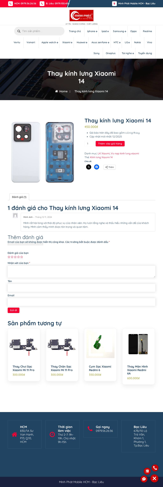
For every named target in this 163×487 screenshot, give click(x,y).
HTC (116, 42)
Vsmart (31, 42)
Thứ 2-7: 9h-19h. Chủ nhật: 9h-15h (67, 438)
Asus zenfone (99, 42)
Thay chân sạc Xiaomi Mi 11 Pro (62, 368)
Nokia (137, 42)
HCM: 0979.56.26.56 (25, 3)
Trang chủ (75, 31)
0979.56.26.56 (104, 431)
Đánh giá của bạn (18, 253)
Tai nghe (127, 53)
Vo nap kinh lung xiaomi (125, 153)
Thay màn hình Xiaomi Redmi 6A (137, 370)
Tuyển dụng (145, 53)
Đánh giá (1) (19, 197)
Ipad (104, 31)
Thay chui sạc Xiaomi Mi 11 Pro (23, 368)
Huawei (81, 42)
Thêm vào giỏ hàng (110, 143)
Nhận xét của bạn (19, 263)
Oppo (133, 31)
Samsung (118, 31)
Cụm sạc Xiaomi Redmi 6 (100, 368)
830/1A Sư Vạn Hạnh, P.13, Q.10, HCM (27, 436)
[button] (154, 478)
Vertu (17, 42)
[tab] (19, 197)
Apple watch (49, 42)
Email (11, 295)
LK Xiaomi (104, 153)
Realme (147, 31)
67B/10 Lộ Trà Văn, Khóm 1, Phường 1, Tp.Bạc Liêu (141, 438)
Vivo (149, 42)
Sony (96, 53)
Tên (10, 281)
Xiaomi (66, 42)
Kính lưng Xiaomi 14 (101, 157)
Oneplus (110, 53)
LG (126, 42)
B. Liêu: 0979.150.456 (57, 3)
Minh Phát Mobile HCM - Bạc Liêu (136, 3)
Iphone (91, 31)
